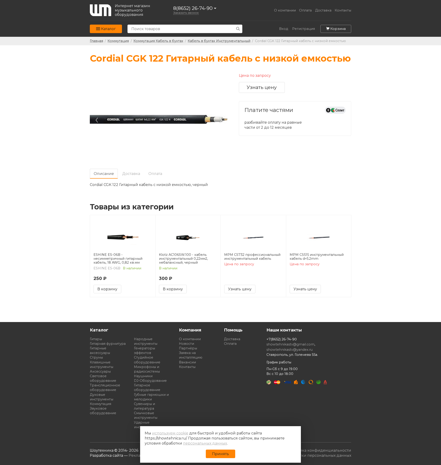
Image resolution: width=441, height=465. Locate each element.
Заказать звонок (186, 12)
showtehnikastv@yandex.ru (289, 350)
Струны (96, 357)
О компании (285, 10)
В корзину (107, 289)
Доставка (323, 10)
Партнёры (188, 348)
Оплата (305, 10)
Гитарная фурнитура (108, 344)
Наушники (143, 376)
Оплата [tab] (155, 173)
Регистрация (303, 29)
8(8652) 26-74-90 (193, 8)
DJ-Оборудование (150, 381)
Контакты (343, 10)
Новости (186, 344)
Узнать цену (262, 87)
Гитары (96, 339)
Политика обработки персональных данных (308, 455)
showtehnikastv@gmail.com (290, 344)
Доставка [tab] (131, 173)
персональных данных (205, 443)
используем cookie (170, 433)
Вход (283, 29)
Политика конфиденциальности (319, 450)
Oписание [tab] (104, 173)
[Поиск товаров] (238, 29)
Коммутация (100, 404)
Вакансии (187, 362)
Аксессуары (100, 371)
